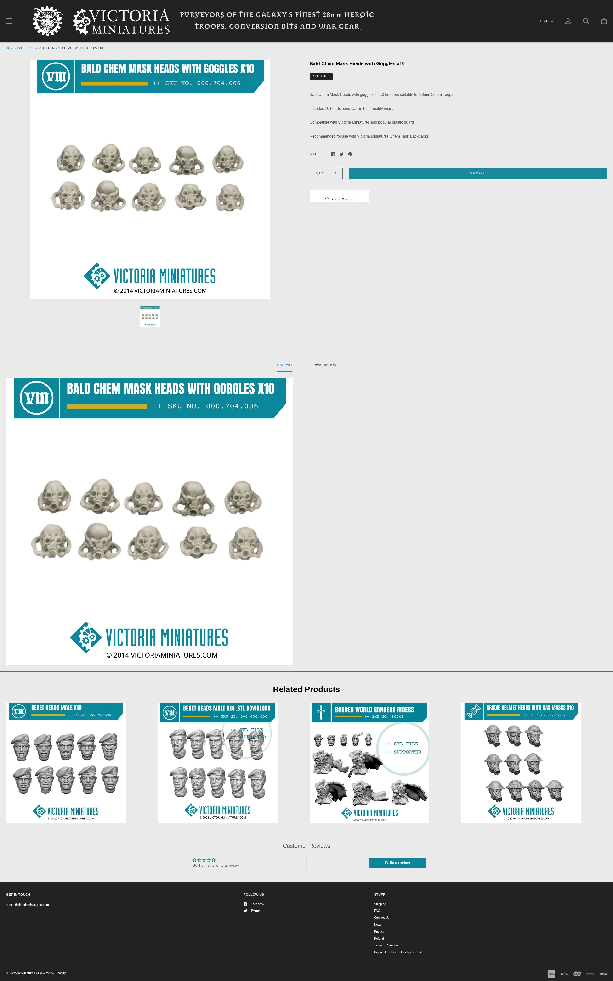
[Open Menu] (9, 21)
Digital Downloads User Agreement (398, 952)
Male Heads (26, 48)
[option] (150, 179)
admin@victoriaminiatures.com (27, 904)
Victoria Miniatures (22, 973)
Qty (319, 173)
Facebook (257, 904)
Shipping (380, 904)
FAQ (377, 910)
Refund (379, 938)
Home (10, 48)
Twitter (255, 910)
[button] (339, 196)
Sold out (477, 173)
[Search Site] (586, 21)
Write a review (397, 863)
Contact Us (382, 917)
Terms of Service (386, 945)
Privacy (379, 931)
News (378, 924)
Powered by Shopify (52, 973)
